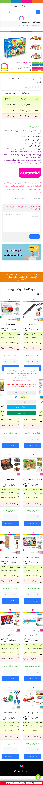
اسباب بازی (29, 783)
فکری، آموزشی (16, 783)
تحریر (23, 783)
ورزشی (8, 783)
